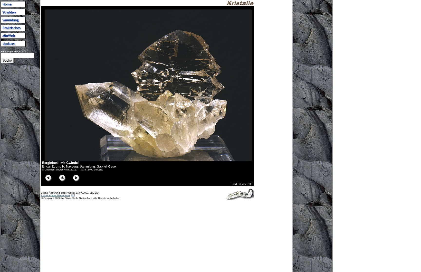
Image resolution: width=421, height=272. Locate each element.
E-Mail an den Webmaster (55, 195)
